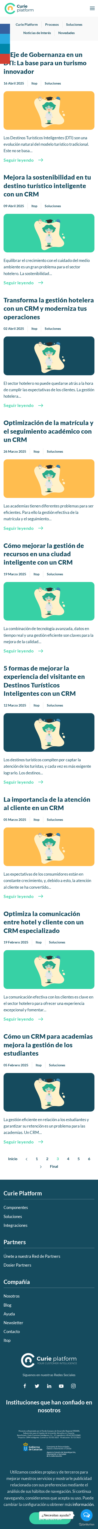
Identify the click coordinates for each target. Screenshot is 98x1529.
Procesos (52, 24)
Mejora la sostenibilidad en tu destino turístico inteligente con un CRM (47, 185)
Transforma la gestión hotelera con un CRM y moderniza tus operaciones (49, 308)
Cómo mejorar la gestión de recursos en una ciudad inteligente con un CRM (44, 553)
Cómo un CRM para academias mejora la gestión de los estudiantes (48, 1044)
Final (54, 1166)
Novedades (66, 33)
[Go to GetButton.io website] (86, 1524)
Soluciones (74, 24)
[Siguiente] (41, 1166)
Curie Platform (27, 24)
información (83, 1504)
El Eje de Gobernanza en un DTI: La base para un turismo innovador (45, 62)
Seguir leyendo (19, 160)
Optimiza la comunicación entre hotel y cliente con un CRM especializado (44, 922)
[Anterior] (26, 1159)
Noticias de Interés (37, 33)
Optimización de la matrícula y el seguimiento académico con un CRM (48, 431)
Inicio (12, 1158)
